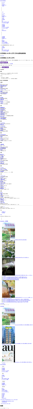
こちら (4, 206)
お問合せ (3, 40)
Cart (1, 214)
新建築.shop (4, 211)
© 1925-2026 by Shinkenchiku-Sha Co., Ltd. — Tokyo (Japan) (9, 399)
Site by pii (5, 403)
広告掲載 (3, 25)
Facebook (3, 394)
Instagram (3, 393)
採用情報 (3, 37)
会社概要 (3, 36)
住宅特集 (3, 19)
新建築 (3, 18)
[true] (8, 408)
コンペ (3, 3)
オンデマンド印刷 (5, 28)
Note (2, 29)
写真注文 (3, 24)
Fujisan (4, 67)
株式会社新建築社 (3, 0)
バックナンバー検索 (5, 379)
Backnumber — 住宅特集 (4, 221)
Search (3, 396)
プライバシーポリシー (5, 43)
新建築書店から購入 (4, 62)
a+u (2, 20)
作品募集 (3, 26)
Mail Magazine (4, 30)
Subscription (2, 306)
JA (2, 21)
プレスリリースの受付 (5, 27)
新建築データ (4, 16)
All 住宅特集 (2, 303)
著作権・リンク (4, 41)
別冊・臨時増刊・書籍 (5, 378)
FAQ (2, 388)
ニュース (3, 2)
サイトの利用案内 (5, 42)
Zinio (7, 67)
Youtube (3, 395)
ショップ (3, 4)
